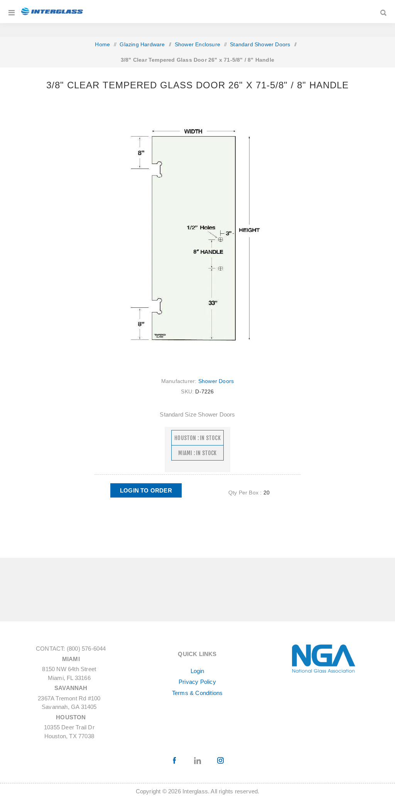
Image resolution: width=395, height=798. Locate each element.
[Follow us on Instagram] (220, 760)
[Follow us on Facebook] (175, 760)
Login (197, 671)
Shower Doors (216, 381)
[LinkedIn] (198, 760)
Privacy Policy (197, 681)
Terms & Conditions (197, 693)
